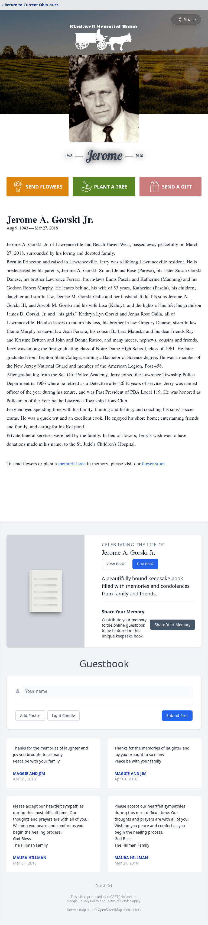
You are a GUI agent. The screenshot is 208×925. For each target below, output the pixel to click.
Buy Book (145, 563)
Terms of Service (118, 901)
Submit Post (177, 715)
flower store (153, 463)
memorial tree (72, 463)
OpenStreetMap (110, 909)
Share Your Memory (172, 624)
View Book (115, 563)
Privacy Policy (89, 901)
